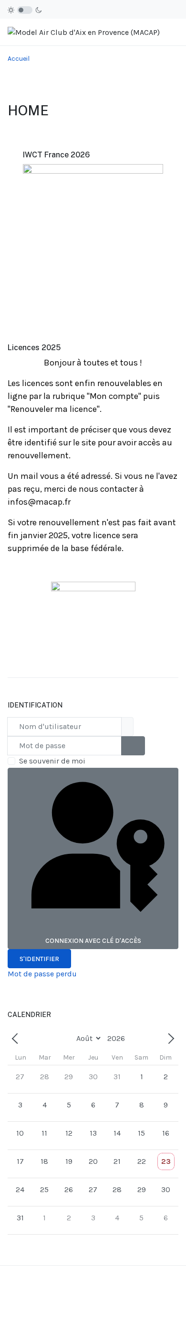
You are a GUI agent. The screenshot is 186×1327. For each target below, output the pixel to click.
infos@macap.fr (39, 502)
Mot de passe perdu (42, 973)
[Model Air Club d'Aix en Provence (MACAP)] (84, 31)
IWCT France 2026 (56, 154)
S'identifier (39, 959)
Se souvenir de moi (52, 760)
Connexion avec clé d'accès (93, 941)
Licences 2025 (34, 347)
